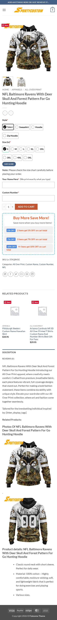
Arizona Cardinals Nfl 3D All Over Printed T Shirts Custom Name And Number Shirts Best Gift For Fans (42, 334)
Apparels (17, 89)
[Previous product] (11, 113)
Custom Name (32, 264)
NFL (4, 267)
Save (6, 25)
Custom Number (10, 192)
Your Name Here (10, 179)
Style (5, 120)
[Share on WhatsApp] (5, 274)
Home (5, 89)
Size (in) (6, 142)
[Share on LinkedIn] (32, 274)
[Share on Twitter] (16, 274)
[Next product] (5, 113)
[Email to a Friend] (21, 274)
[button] (4, 10)
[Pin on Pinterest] (26, 274)
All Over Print (33, 89)
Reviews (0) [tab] (8, 358)
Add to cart (26, 206)
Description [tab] (9, 352)
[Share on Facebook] (10, 274)
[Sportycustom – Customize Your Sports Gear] (28, 10)
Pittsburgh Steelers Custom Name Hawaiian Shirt (13, 331)
